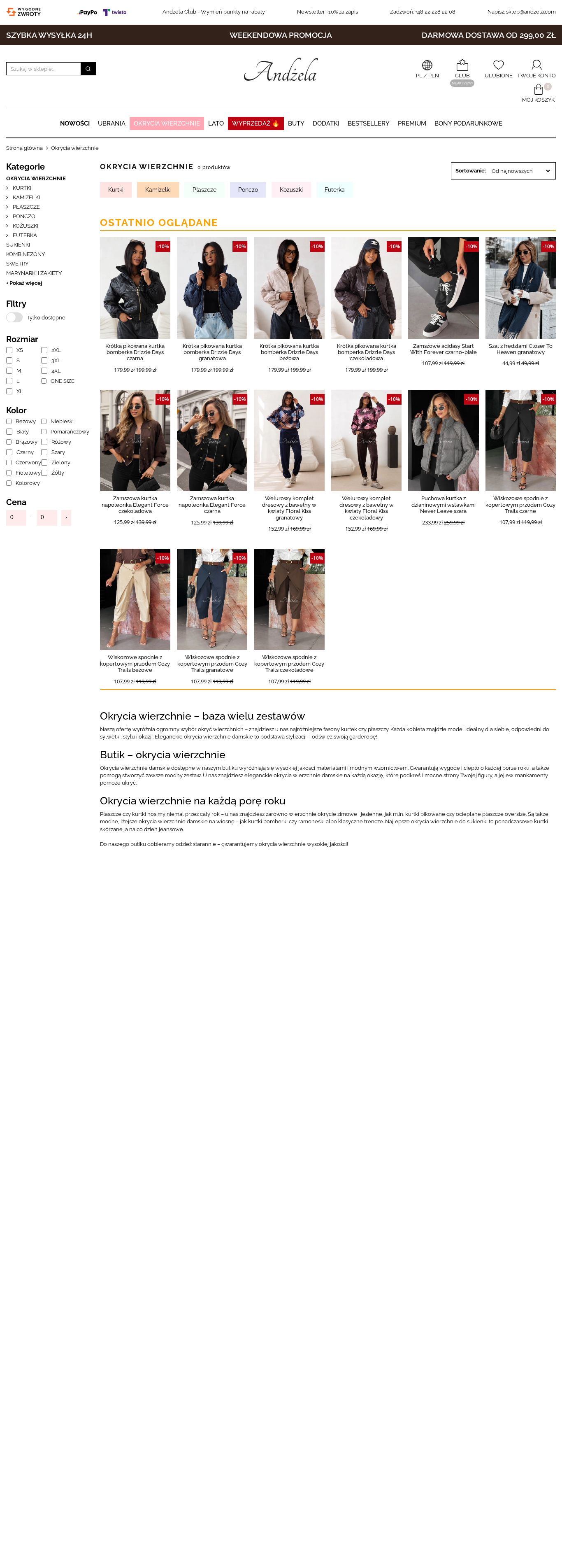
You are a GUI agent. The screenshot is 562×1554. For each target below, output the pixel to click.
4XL (56, 371)
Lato (216, 123)
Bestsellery (369, 123)
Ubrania (111, 123)
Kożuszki (25, 226)
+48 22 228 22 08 (422, 12)
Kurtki (21, 188)
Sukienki (18, 245)
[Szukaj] (88, 69)
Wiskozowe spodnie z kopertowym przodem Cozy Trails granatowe (212, 663)
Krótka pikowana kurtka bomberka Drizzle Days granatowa (212, 352)
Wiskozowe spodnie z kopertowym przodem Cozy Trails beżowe (135, 663)
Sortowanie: (470, 171)
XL (19, 391)
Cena (16, 502)
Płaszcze (26, 207)
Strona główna (24, 148)
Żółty (57, 473)
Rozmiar (22, 339)
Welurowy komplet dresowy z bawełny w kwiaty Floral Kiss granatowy (289, 507)
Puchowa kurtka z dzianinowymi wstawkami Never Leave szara (443, 504)
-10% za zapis (327, 12)
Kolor (16, 410)
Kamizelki (26, 197)
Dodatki (326, 123)
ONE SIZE (61, 381)
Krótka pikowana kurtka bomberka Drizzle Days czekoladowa (366, 352)
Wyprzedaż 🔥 (256, 123)
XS (19, 350)
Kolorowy (26, 483)
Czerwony (26, 462)
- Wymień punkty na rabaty (214, 12)
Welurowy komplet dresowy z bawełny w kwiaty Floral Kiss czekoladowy (366, 507)
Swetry (17, 264)
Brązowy (26, 442)
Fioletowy (26, 473)
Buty (296, 123)
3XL (56, 360)
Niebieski (61, 421)
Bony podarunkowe (468, 123)
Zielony (60, 462)
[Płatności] (103, 12)
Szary (58, 452)
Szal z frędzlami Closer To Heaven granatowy (521, 349)
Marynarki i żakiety (34, 273)
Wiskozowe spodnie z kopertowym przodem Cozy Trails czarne (520, 504)
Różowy (61, 442)
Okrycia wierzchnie (167, 123)
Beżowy (26, 421)
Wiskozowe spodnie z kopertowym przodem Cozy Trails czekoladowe (289, 663)
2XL (56, 350)
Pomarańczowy (61, 432)
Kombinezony (25, 254)
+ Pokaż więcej (24, 283)
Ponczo (23, 216)
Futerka (24, 235)
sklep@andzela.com (531, 12)
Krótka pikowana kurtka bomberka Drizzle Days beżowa (289, 352)
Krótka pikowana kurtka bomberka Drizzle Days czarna (135, 352)
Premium (412, 123)
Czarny (25, 452)
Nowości (75, 123)
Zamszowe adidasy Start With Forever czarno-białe (443, 349)
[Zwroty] (25, 12)
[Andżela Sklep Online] (281, 69)
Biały (22, 432)
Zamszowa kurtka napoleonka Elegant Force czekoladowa (135, 504)
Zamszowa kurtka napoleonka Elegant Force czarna (212, 504)
